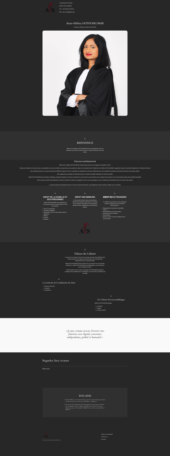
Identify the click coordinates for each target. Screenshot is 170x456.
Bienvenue (46, 369)
